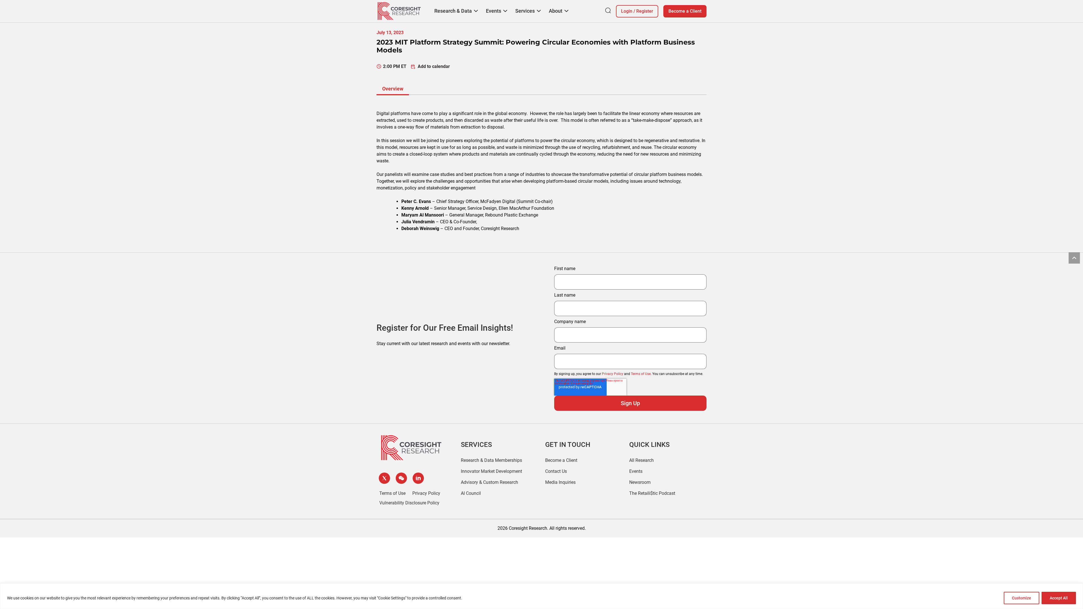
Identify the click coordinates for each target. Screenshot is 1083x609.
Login (626, 11)
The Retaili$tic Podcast (652, 493)
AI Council (471, 493)
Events (635, 471)
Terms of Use (641, 374)
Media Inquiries (560, 482)
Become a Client (684, 11)
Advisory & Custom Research (489, 482)
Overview (392, 89)
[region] (541, 596)
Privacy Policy (612, 374)
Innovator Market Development (491, 471)
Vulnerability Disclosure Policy (409, 503)
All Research (641, 460)
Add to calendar (434, 66)
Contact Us (556, 471)
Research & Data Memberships (491, 460)
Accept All (1059, 598)
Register (644, 11)
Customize (1021, 598)
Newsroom (640, 482)
